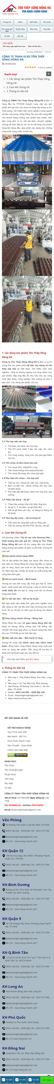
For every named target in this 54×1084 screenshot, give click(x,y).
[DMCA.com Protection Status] (18, 754)
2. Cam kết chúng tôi (18, 87)
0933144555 (38, 805)
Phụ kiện (8, 783)
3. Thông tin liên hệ (17, 91)
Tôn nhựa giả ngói (13, 769)
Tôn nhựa (9, 765)
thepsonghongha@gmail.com (29, 695)
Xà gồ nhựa (10, 774)
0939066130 (15, 805)
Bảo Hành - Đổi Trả (17, 736)
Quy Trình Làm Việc (17, 732)
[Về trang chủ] (27, 9)
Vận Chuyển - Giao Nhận (20, 745)
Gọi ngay (47, 1079)
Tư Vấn (7, 787)
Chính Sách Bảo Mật (18, 749)
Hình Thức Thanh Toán (19, 740)
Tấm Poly (9, 778)
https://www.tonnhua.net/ (19, 698)
